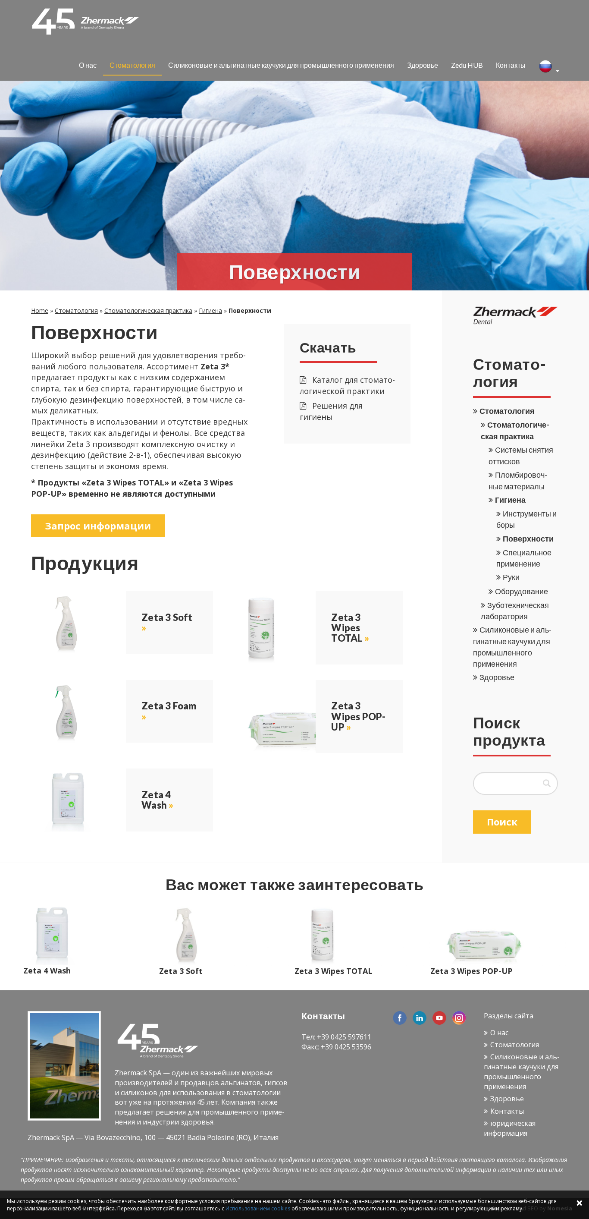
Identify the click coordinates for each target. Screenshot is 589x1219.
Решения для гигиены (331, 411)
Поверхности (528, 538)
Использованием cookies (258, 1208)
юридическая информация (510, 1128)
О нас (88, 65)
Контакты (511, 65)
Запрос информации (98, 525)
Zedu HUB (467, 65)
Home (39, 310)
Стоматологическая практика (148, 310)
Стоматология (132, 65)
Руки (511, 577)
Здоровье (422, 65)
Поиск (502, 821)
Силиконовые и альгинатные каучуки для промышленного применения (281, 65)
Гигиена (210, 310)
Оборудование (521, 591)
